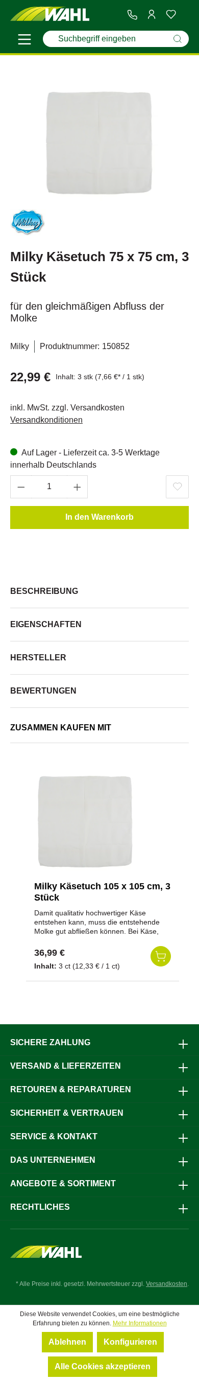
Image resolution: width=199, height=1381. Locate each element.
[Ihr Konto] (151, 14)
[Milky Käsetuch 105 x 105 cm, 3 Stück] (85, 822)
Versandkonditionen (46, 420)
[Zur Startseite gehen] (49, 14)
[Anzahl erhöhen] (77, 486)
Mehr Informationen (140, 1323)
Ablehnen (67, 1342)
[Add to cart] (161, 956)
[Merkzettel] (171, 14)
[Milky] (28, 224)
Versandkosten (166, 1283)
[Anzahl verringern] (21, 486)
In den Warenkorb (99, 517)
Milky (19, 346)
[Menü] (24, 41)
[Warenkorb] (185, 14)
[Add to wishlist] (177, 486)
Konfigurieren (130, 1342)
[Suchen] (177, 39)
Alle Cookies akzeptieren (103, 1366)
